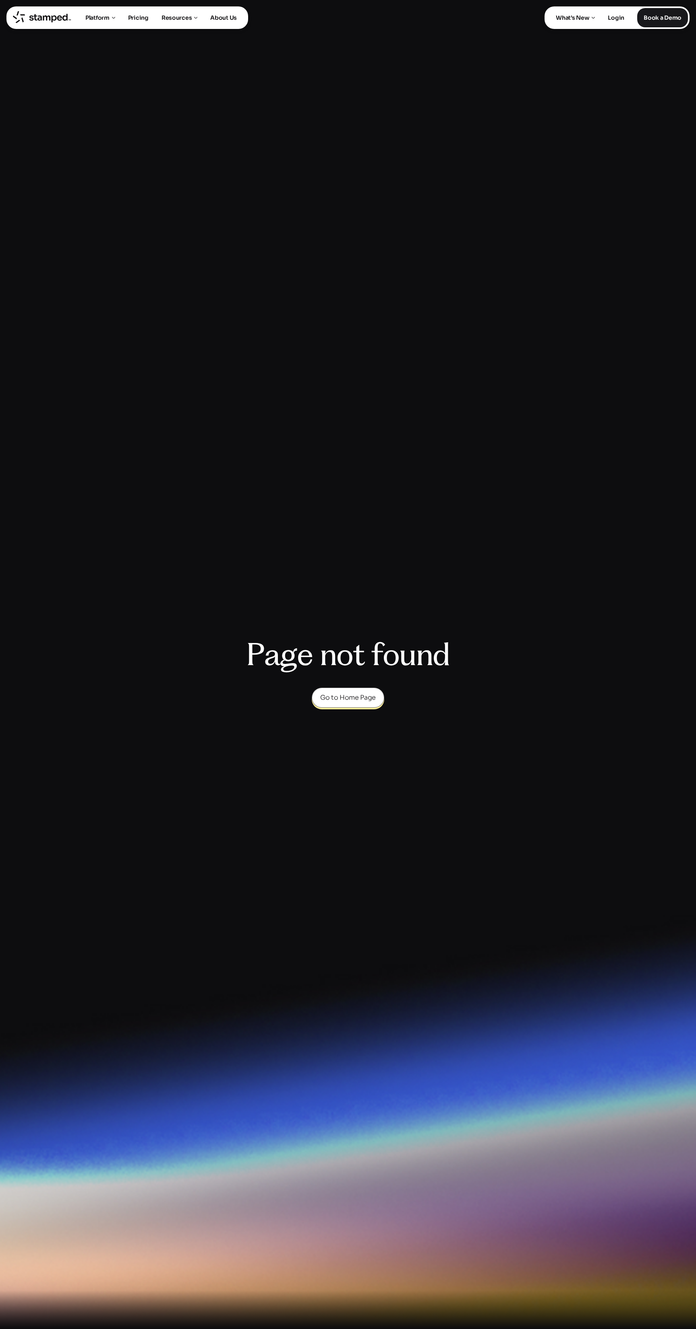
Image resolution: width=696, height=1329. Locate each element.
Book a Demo (663, 17)
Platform (97, 17)
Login (616, 17)
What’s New (572, 17)
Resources (177, 17)
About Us (223, 17)
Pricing (138, 17)
